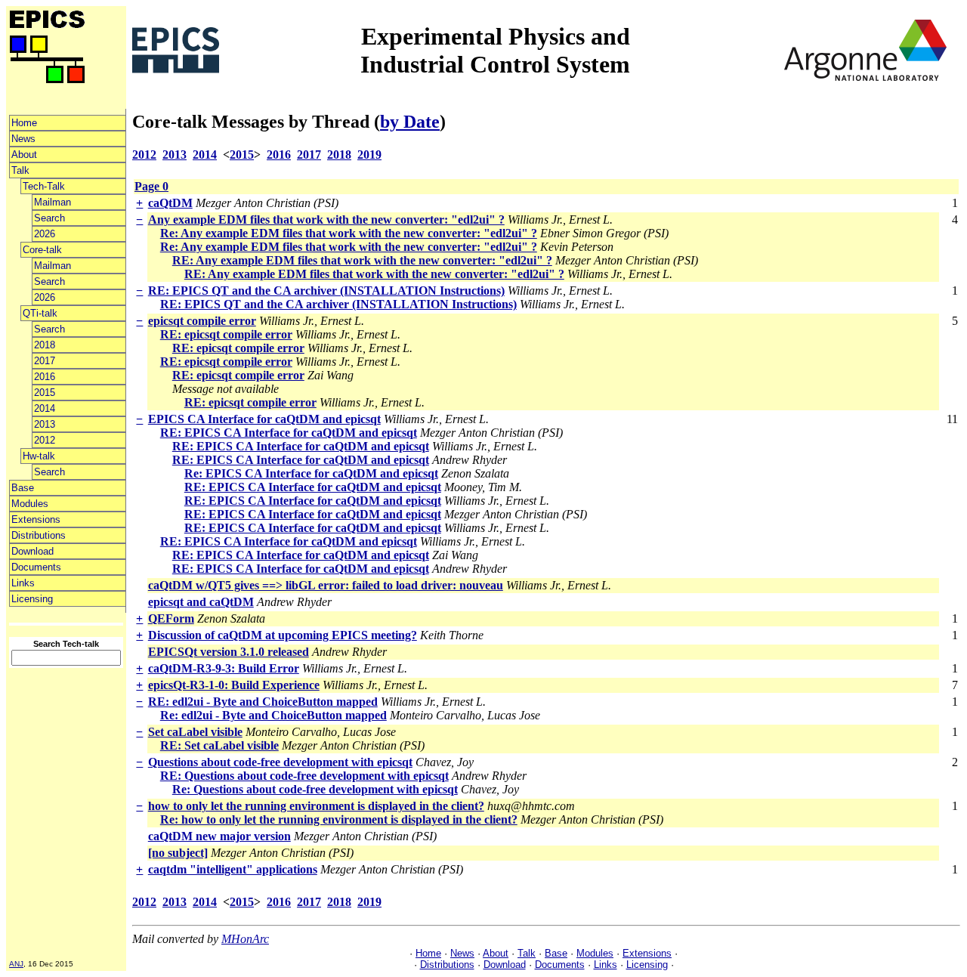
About (24, 154)
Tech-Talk (44, 186)
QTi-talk (40, 313)
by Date (410, 121)
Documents (36, 567)
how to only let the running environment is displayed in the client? (316, 805)
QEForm (171, 618)
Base (22, 487)
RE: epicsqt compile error (226, 334)
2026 (44, 234)
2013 (44, 424)
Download (32, 551)
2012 (44, 440)
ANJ (16, 964)
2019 (369, 154)
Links (23, 583)
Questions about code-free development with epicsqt (280, 762)
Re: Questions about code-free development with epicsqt (315, 789)
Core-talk (42, 249)
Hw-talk (39, 456)
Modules (29, 503)
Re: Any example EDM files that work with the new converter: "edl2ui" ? (348, 233)
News (23, 138)
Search (49, 218)
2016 (44, 376)
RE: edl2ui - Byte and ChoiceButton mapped (263, 701)
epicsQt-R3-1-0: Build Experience (234, 685)
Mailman (52, 202)
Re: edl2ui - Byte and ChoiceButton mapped (273, 715)
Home (24, 122)
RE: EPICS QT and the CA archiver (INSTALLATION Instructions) (326, 290)
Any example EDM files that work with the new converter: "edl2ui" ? (326, 219)
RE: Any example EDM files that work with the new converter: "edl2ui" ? (362, 260)
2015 (44, 392)
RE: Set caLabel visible (219, 745)
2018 (44, 345)
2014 (44, 408)
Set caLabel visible (195, 731)
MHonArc (245, 938)
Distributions (38, 535)
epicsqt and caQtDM (201, 601)
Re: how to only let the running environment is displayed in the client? (338, 819)
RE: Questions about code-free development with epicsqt (304, 775)
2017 (44, 360)
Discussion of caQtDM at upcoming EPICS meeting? (282, 635)
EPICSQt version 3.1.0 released (228, 651)
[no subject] (178, 852)
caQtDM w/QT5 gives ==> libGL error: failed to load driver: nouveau (325, 585)
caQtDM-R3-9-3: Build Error (223, 668)
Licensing (32, 598)
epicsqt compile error (202, 320)
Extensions (35, 519)
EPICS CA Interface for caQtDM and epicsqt (264, 419)
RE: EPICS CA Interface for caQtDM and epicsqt (288, 432)
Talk (20, 170)
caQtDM (170, 202)
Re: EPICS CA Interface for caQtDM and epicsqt (311, 473)
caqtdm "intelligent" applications (232, 869)
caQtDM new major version (219, 836)
